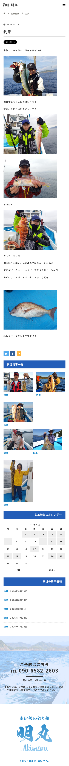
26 (52, 556)
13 (61, 541)
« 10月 (16, 570)
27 (61, 556)
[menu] (64, 5)
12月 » (52, 570)
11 (43, 541)
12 (52, 541)
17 (34, 548)
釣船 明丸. (43, 760)
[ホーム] (5, 11)
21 (8, 556)
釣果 (6, 394)
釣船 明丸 (10, 5)
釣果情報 (15, 13)
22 (17, 556)
